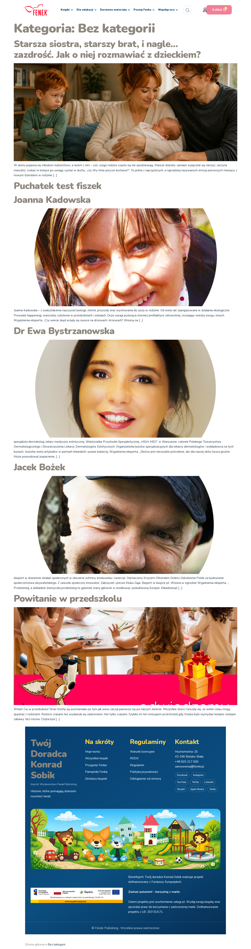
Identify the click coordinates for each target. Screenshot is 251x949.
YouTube (181, 782)
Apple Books (197, 789)
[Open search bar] (188, 10)
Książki (65, 10)
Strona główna (35, 944)
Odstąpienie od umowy (145, 779)
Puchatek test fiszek (57, 186)
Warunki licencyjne (142, 752)
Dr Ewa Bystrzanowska (64, 331)
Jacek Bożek (39, 467)
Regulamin (137, 765)
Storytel (181, 789)
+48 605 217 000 (186, 762)
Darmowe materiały (113, 10)
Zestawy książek (96, 779)
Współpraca (166, 10)
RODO (134, 758)
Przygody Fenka (96, 765)
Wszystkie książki (96, 758)
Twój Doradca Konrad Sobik (49, 759)
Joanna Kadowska (52, 199)
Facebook (182, 775)
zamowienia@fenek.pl (189, 766)
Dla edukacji (84, 10)
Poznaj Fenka (142, 10)
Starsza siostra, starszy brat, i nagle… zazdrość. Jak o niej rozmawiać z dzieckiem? (107, 49)
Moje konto (92, 752)
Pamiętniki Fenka (96, 772)
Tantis (212, 789)
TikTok (195, 782)
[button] (205, 10)
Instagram (198, 775)
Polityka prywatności (144, 772)
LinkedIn (209, 782)
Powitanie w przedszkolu (68, 598)
